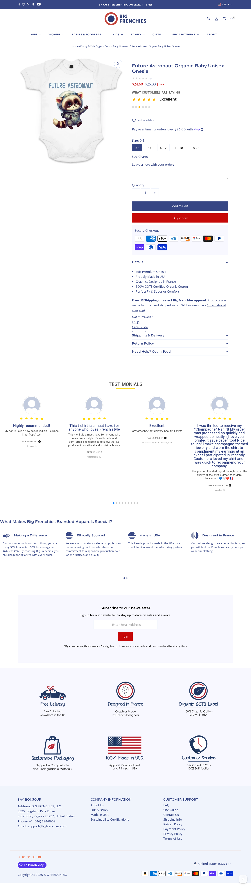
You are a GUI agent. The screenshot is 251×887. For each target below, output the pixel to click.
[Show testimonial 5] (146, 107)
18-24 (195, 148)
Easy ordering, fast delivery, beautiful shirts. (157, 431)
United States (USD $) (213, 863)
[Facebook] (19, 4)
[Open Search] (208, 18)
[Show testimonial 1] (133, 107)
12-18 (179, 148)
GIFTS (157, 34)
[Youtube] (39, 4)
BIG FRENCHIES (55, 875)
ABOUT (212, 34)
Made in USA (100, 815)
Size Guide (170, 810)
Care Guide (140, 327)
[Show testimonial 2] (136, 107)
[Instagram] (23, 4)
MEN (34, 34)
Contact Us (171, 815)
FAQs (135, 322)
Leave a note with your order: (153, 164)
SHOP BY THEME (184, 34)
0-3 (137, 148)
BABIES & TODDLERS (86, 34)
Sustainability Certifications (110, 819)
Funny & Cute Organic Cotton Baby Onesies (104, 46)
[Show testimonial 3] (139, 107)
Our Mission (99, 810)
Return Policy (172, 824)
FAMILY (136, 34)
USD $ (225, 4)
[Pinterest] (28, 4)
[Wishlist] (225, 19)
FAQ (166, 805)
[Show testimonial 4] (143, 107)
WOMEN (55, 34)
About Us (97, 805)
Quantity (138, 185)
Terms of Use (172, 838)
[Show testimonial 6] (149, 107)
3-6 (150, 148)
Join (125, 636)
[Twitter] (33, 4)
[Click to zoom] (118, 64)
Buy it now (180, 218)
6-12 (163, 148)
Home (75, 46)
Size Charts (140, 156)
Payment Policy (174, 829)
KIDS (116, 34)
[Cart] (231, 18)
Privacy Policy (172, 834)
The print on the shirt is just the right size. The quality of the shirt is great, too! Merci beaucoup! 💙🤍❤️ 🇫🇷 (219, 475)
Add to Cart (180, 206)
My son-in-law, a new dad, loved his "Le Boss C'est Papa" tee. (32, 432)
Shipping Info (172, 819)
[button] (180, 100)
